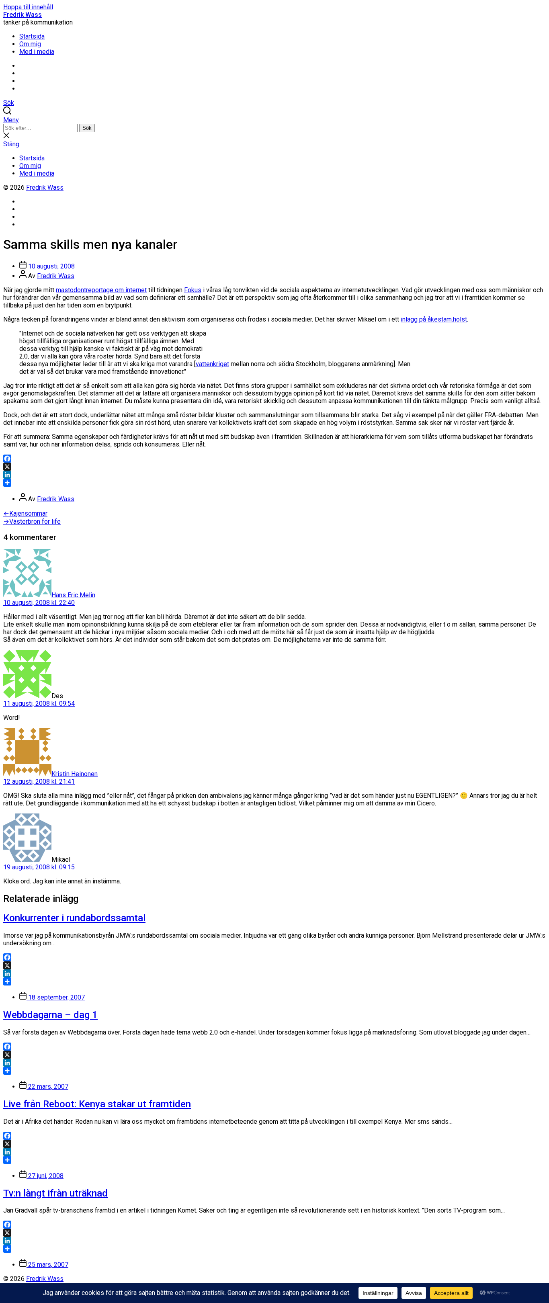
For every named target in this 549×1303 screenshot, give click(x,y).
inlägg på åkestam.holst (434, 319)
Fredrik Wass (22, 14)
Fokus (192, 290)
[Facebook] (274, 459)
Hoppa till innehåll (28, 7)
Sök (87, 128)
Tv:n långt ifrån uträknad (55, 1193)
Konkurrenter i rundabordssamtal (74, 918)
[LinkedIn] (274, 475)
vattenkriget (212, 364)
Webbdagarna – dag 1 (50, 1014)
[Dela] (274, 483)
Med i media (36, 51)
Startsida (32, 36)
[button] (274, 120)
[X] (274, 467)
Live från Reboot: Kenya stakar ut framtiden (97, 1104)
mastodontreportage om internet (101, 290)
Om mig (30, 44)
